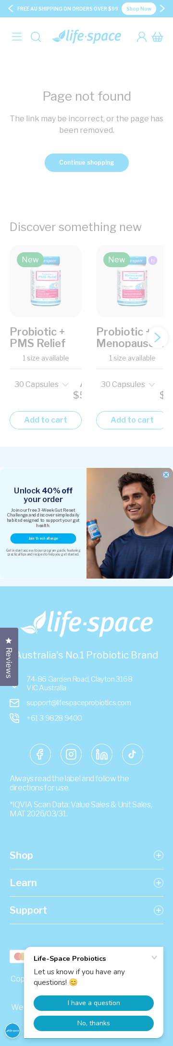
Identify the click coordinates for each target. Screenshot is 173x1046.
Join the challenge (43, 538)
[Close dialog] (165, 474)
